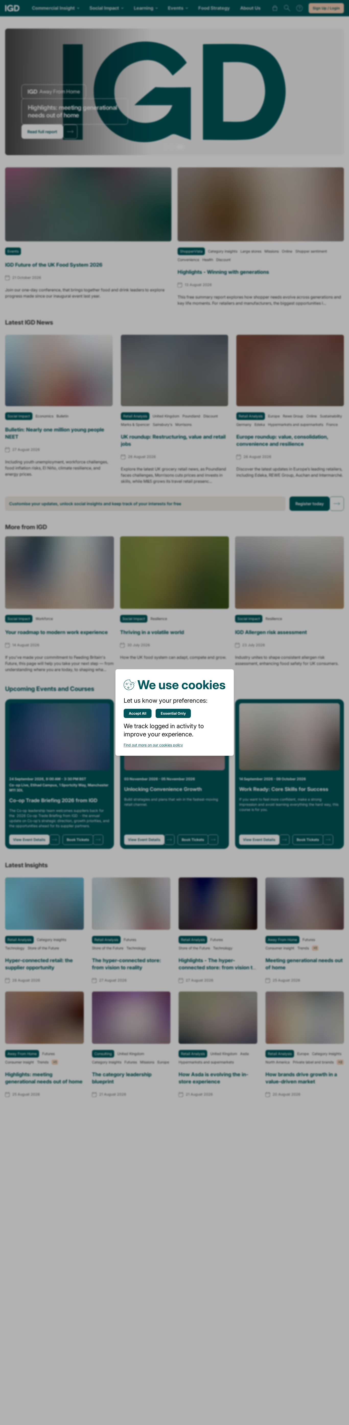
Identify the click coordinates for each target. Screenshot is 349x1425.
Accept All (137, 713)
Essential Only (173, 713)
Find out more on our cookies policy (153, 745)
